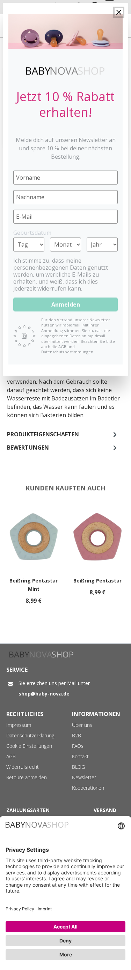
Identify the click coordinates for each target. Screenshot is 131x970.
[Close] (119, 12)
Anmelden (65, 304)
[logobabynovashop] (65, 71)
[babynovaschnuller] (65, 31)
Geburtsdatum (32, 232)
